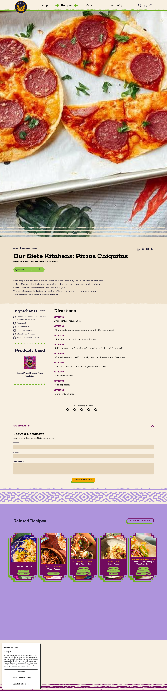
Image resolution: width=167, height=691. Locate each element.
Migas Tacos (113, 564)
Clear (42, 310)
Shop (44, 5)
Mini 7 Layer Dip (83, 564)
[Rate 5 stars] (97, 409)
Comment (18, 461)
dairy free (83, 568)
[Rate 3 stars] (83, 409)
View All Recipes (140, 521)
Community (115, 5)
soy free (113, 573)
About (89, 5)
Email (16, 452)
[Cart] (151, 5)
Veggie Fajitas (53, 569)
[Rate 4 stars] (90, 409)
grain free (23, 571)
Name (16, 443)
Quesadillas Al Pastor (23, 567)
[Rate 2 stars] (76, 409)
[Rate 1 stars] (69, 409)
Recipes (66, 5)
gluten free (24, 573)
